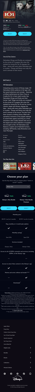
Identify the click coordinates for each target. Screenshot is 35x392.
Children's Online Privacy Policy (10, 332)
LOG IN (31, 2)
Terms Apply (7, 292)
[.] (5, 374)
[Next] (32, 166)
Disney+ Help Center (18, 310)
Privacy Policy (6, 329)
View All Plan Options (9, 56)
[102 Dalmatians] (24, 166)
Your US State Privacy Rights (9, 335)
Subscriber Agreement (8, 338)
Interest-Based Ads (7, 344)
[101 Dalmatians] (9, 166)
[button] (17, 348)
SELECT (10, 33)
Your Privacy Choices (8, 341)
